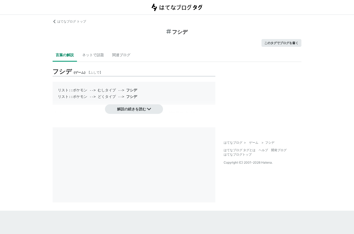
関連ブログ (121, 55)
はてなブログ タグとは (240, 150)
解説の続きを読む (131, 109)
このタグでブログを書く (281, 43)
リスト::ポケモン (72, 90)
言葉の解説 (65, 55)
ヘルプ (263, 150)
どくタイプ (107, 96)
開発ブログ (279, 150)
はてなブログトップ (238, 154)
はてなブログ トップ (71, 21)
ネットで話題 (93, 55)
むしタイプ (107, 90)
